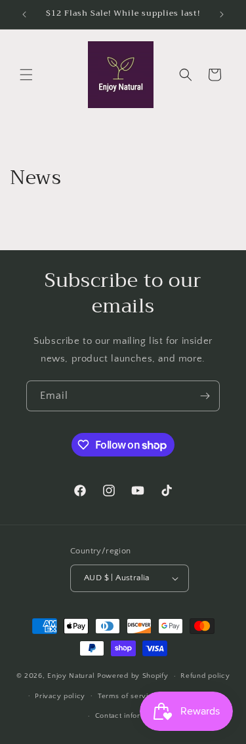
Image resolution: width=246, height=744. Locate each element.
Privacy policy (60, 696)
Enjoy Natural (72, 676)
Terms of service (127, 696)
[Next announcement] (221, 14)
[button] (26, 74)
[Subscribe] (204, 396)
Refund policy (205, 676)
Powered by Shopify (133, 676)
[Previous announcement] (24, 14)
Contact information (129, 716)
